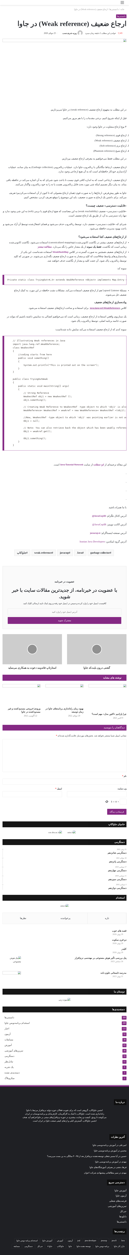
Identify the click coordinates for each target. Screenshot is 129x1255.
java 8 (114, 1240)
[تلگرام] (62, 1127)
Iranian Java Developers (92, 541)
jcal (78, 1240)
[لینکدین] (71, 1127)
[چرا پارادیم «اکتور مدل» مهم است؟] (107, 697)
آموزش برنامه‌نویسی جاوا (104, 1145)
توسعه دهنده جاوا (84, 1246)
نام (124, 776)
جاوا (70, 1246)
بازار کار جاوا (119, 1246)
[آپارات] (54, 1127)
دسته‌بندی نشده (12, 1072)
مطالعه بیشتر (45, 246)
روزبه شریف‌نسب (69, 33)
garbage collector (100, 552)
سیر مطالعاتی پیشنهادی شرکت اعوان (101, 1173)
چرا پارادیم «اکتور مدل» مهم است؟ (109, 714)
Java (79, 552)
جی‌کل (123, 1211)
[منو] (122, 4)
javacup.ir (95, 533)
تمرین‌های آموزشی (14, 1050)
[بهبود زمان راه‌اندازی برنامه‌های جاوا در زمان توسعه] (64, 694)
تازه (107, 918)
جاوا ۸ (49, 1246)
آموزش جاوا (120, 1190)
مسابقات (9, 1039)
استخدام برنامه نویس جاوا (27, 1240)
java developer (90, 1240)
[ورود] (116, 4)
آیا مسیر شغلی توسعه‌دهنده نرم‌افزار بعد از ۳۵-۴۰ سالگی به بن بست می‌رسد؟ (82, 1156)
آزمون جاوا (121, 1195)
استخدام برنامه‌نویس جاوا (17, 1023)
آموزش (8, 1045)
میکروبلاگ (10, 1078)
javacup (64, 552)
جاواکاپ (21, 552)
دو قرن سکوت (119, 940)
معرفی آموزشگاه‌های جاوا (101, 1167)
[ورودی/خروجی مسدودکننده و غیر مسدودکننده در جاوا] (21, 694)
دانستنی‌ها (114, 9)
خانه (122, 9)
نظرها (23, 918)
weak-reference (43, 552)
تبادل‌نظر (9, 1061)
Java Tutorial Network (71, 464)
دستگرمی (9, 1056)
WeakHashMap (61, 252)
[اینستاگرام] (66, 1127)
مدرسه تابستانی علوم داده (113, 973)
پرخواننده (65, 918)
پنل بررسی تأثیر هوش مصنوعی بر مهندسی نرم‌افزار (100, 958)
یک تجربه (9, 1067)
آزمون (8, 1034)
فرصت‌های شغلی (117, 1201)
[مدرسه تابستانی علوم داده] (12, 977)
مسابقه (17, 1246)
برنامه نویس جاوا (102, 1246)
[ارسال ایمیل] (61, 33)
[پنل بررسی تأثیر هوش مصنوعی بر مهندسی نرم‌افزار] (12, 962)
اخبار (7, 1028)
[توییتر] (75, 1127)
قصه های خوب (119, 931)
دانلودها (122, 1216)
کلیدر (123, 949)
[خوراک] (58, 1127)
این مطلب (98, 464)
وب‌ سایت (122, 788)
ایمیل (58, 788)
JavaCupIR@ (99, 516)
